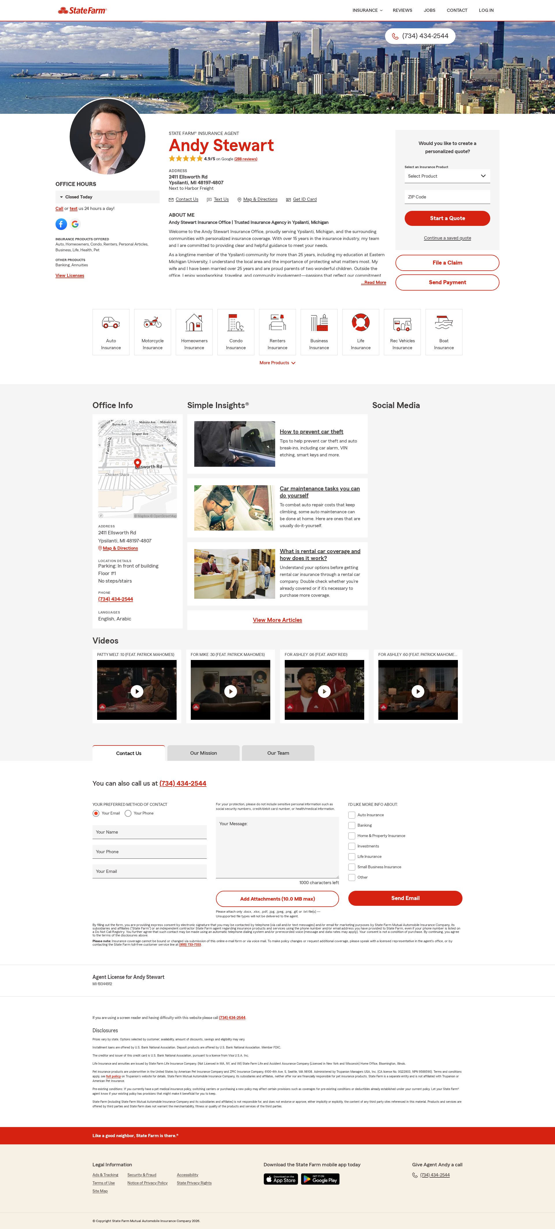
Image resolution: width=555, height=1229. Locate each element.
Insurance (365, 10)
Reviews (402, 10)
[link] (83, 10)
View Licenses (70, 275)
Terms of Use (103, 1183)
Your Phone (143, 813)
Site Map (100, 1191)
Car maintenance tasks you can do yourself (320, 492)
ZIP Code (417, 197)
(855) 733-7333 (190, 944)
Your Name (107, 832)
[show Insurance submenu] (380, 10)
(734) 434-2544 (115, 599)
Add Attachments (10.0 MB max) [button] (277, 898)
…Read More (373, 282)
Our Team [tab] (278, 753)
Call (59, 208)
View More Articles (277, 620)
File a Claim (447, 263)
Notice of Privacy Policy (147, 1183)
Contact (457, 10)
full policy (113, 1076)
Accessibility (187, 1175)
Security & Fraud (141, 1175)
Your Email (111, 813)
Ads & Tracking (105, 1175)
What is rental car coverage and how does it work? (320, 555)
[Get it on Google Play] (320, 1179)
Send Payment (447, 282)
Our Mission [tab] (203, 753)
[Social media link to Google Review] (75, 224)
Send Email (405, 898)
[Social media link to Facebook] (61, 224)
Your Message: (233, 823)
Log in (486, 10)
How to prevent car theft (311, 432)
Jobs (429, 10)
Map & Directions (120, 548)
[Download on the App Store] (281, 1179)
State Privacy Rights (194, 1183)
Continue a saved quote (447, 238)
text (73, 208)
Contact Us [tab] (128, 753)
